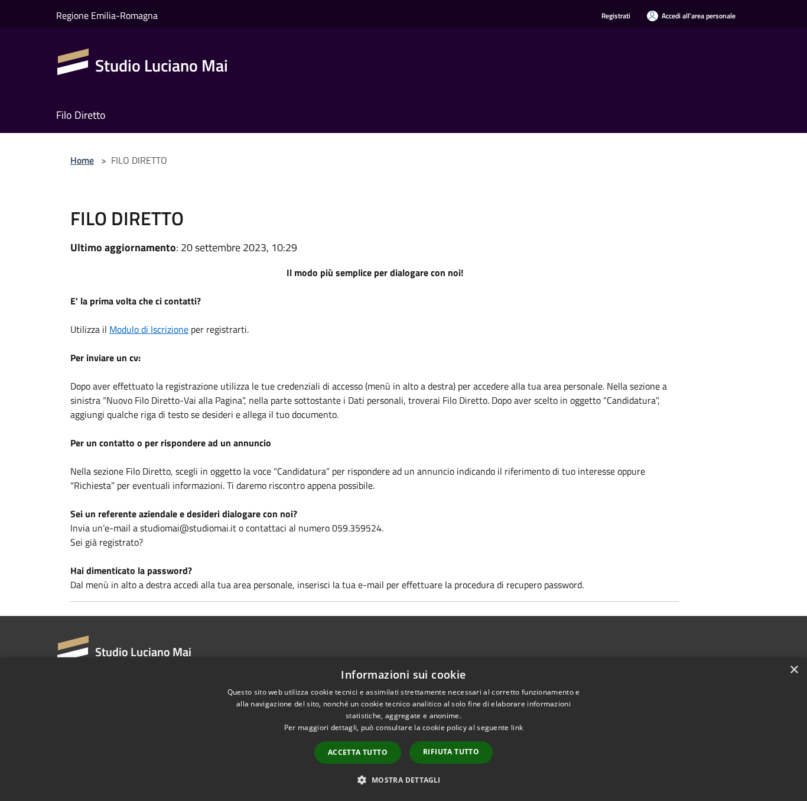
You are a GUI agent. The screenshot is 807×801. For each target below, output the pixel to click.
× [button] (793, 670)
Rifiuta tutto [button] (451, 752)
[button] (403, 780)
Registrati (615, 15)
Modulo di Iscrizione (148, 329)
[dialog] (403, 729)
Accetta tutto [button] (358, 752)
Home (82, 160)
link (517, 727)
